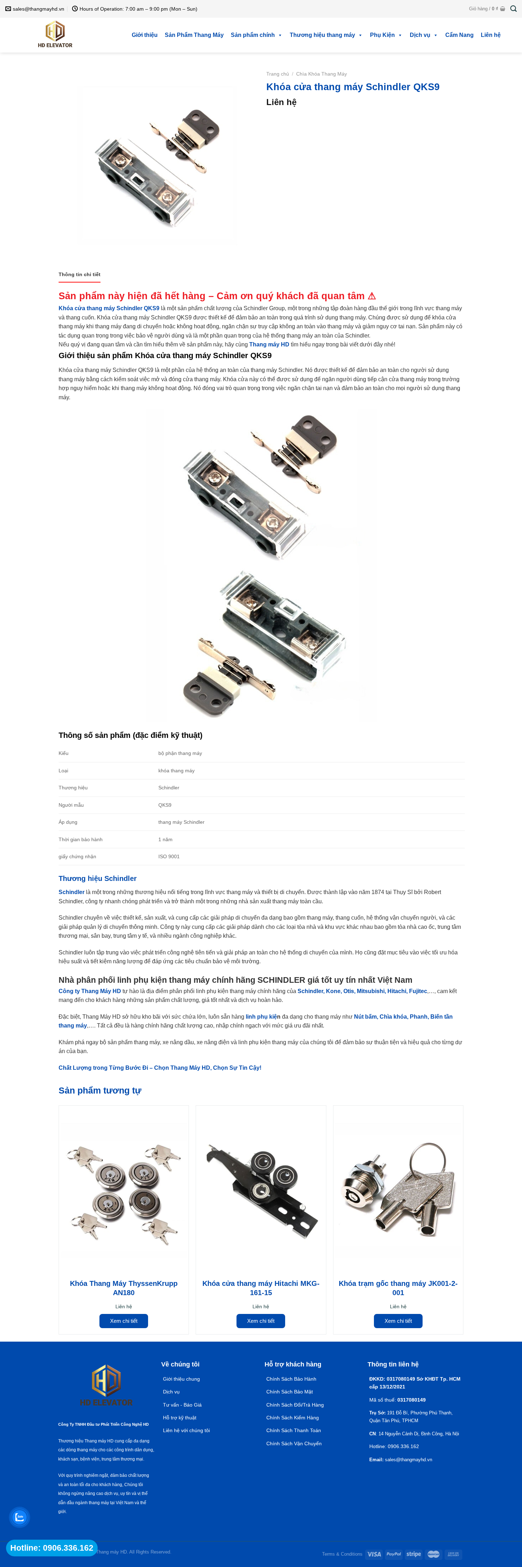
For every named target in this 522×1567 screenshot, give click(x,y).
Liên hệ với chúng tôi (186, 1430)
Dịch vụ (420, 35)
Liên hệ (491, 35)
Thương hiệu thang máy (322, 35)
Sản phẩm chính (253, 35)
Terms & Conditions (342, 1554)
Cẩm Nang (459, 35)
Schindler (72, 892)
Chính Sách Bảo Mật (290, 1392)
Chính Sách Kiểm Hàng (292, 1417)
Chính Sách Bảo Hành (291, 1379)
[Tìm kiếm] (513, 9)
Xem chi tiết (123, 1321)
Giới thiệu (145, 35)
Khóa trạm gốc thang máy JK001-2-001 (398, 1288)
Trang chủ (277, 74)
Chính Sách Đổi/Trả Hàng (295, 1405)
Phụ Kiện (382, 35)
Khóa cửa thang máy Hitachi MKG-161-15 (261, 1288)
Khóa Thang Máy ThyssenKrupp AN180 (124, 1288)
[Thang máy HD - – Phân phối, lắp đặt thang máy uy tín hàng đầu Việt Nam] (55, 35)
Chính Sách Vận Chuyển (294, 1443)
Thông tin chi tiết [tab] (79, 274)
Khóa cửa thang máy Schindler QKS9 (109, 308)
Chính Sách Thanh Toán (293, 1430)
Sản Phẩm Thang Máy (194, 35)
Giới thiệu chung (181, 1379)
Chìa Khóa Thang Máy (321, 74)
